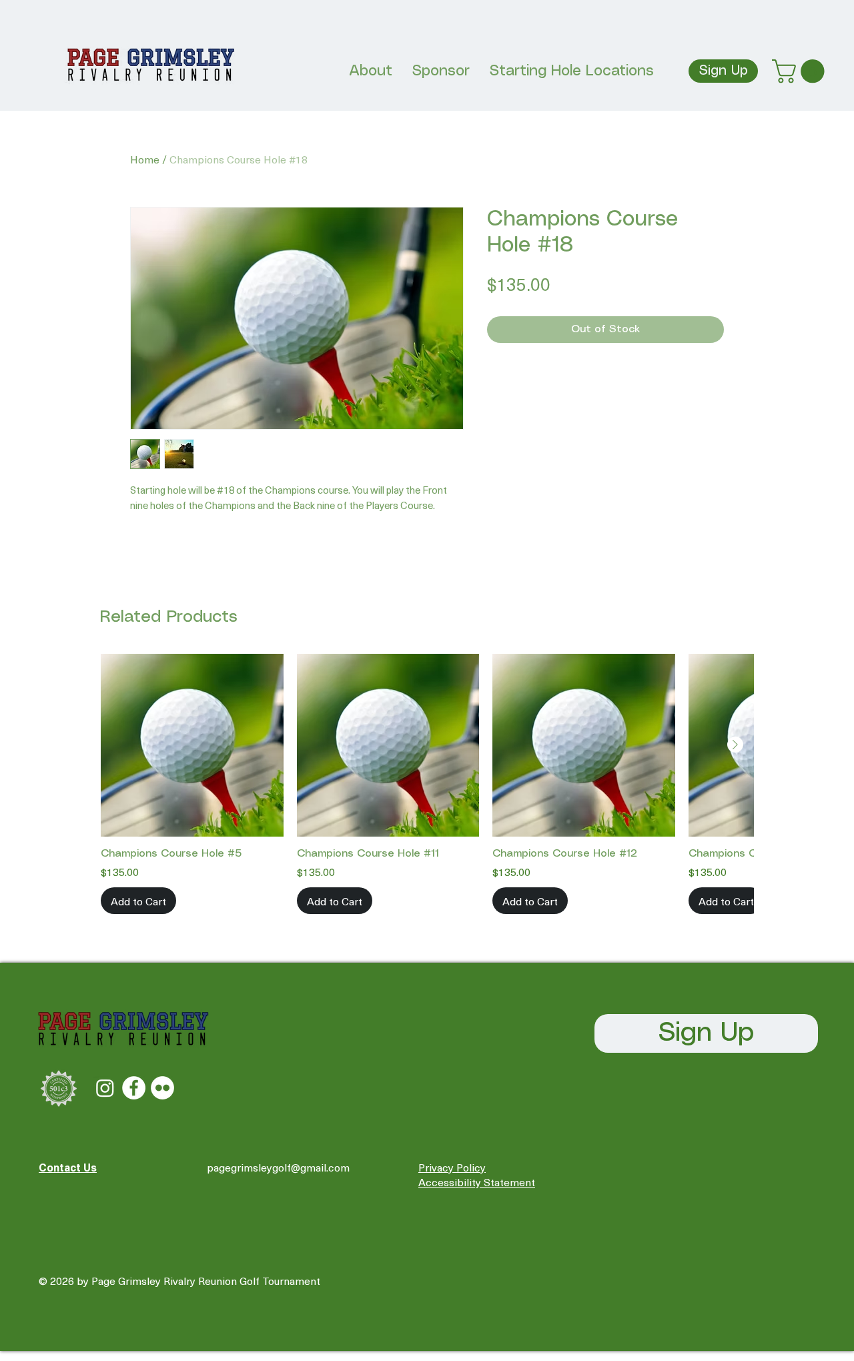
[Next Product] (735, 745)
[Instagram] (105, 1087)
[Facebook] (133, 1087)
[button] (801, 71)
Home (144, 159)
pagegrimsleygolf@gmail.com (278, 1167)
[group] (427, 784)
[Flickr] (162, 1087)
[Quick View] (192, 745)
